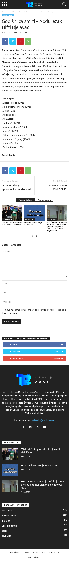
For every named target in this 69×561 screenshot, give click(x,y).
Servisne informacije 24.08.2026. (33, 223)
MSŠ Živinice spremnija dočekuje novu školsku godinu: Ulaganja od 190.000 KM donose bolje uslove (57, 226)
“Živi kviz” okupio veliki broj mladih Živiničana (12, 223)
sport (4, 531)
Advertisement (39, 552)
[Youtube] (45, 427)
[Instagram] (31, 427)
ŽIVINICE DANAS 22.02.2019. (57, 187)
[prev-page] (32, 236)
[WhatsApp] (28, 41)
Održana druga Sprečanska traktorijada (17, 187)
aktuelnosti (15, 12)
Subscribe (58, 358)
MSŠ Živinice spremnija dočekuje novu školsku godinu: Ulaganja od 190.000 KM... (43, 484)
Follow (59, 351)
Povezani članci (25, 200)
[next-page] (36, 236)
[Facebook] (5, 41)
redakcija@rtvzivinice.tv (43, 420)
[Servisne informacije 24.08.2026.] (34, 213)
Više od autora (44, 200)
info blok (6, 520)
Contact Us (54, 552)
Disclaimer (14, 552)
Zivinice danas (9, 515)
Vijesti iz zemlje (9, 526)
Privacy (26, 552)
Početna (5, 12)
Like (61, 344)
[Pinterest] (20, 41)
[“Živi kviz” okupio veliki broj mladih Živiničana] (12, 213)
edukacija (6, 536)
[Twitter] (12, 41)
